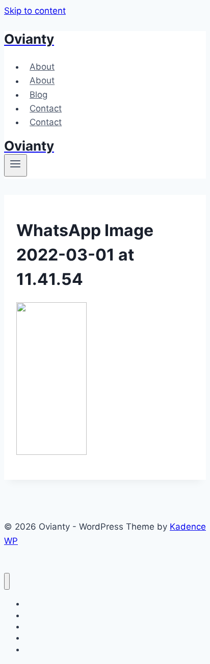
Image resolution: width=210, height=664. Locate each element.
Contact (46, 108)
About (42, 67)
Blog (38, 95)
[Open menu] (15, 165)
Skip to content (35, 11)
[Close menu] (7, 581)
